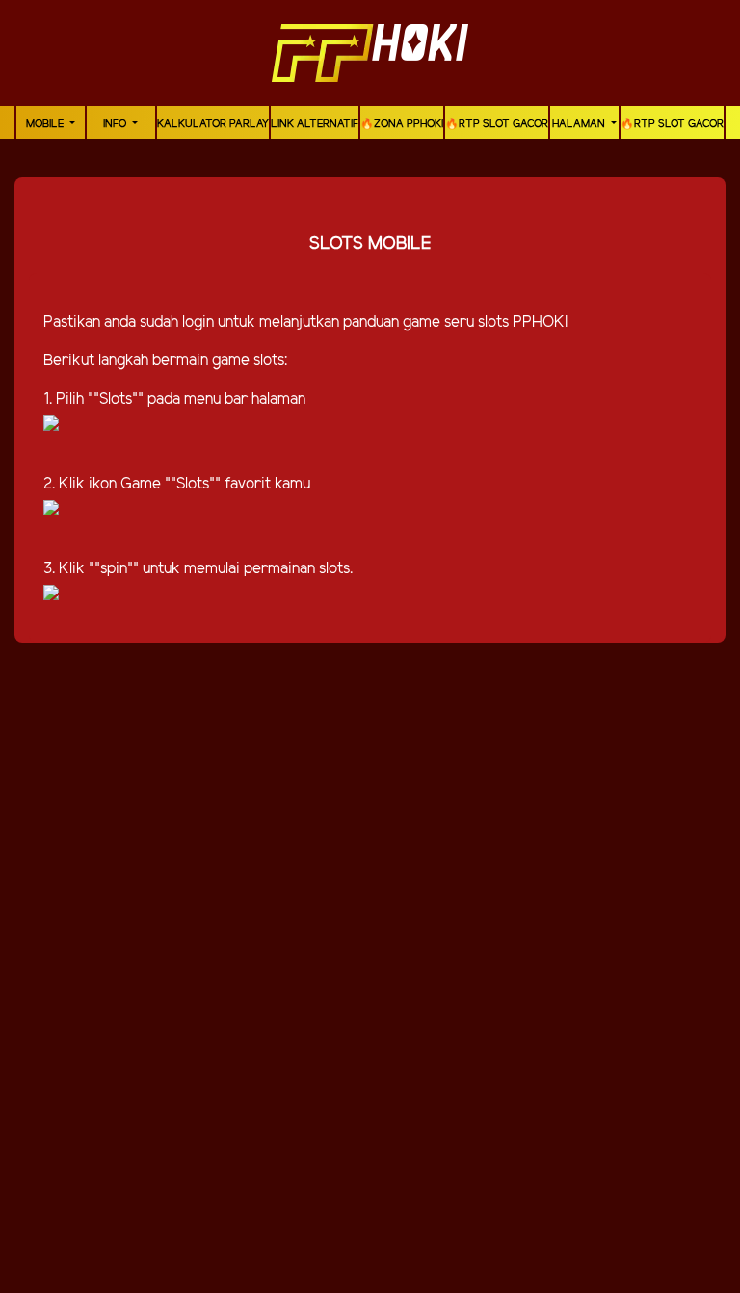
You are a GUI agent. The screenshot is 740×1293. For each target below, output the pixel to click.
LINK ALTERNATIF (314, 124)
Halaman (580, 124)
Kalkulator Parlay (213, 124)
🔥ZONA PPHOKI (401, 124)
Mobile (46, 124)
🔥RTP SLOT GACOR (496, 124)
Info (116, 124)
